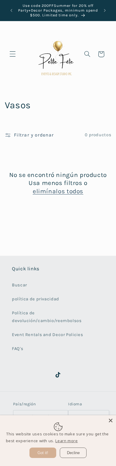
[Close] (111, 420)
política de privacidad (35, 299)
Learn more (66, 440)
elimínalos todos (58, 191)
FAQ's (17, 348)
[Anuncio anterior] (11, 10)
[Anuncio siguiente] (104, 10)
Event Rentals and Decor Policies (47, 334)
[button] (12, 54)
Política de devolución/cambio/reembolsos (47, 316)
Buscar (19, 285)
